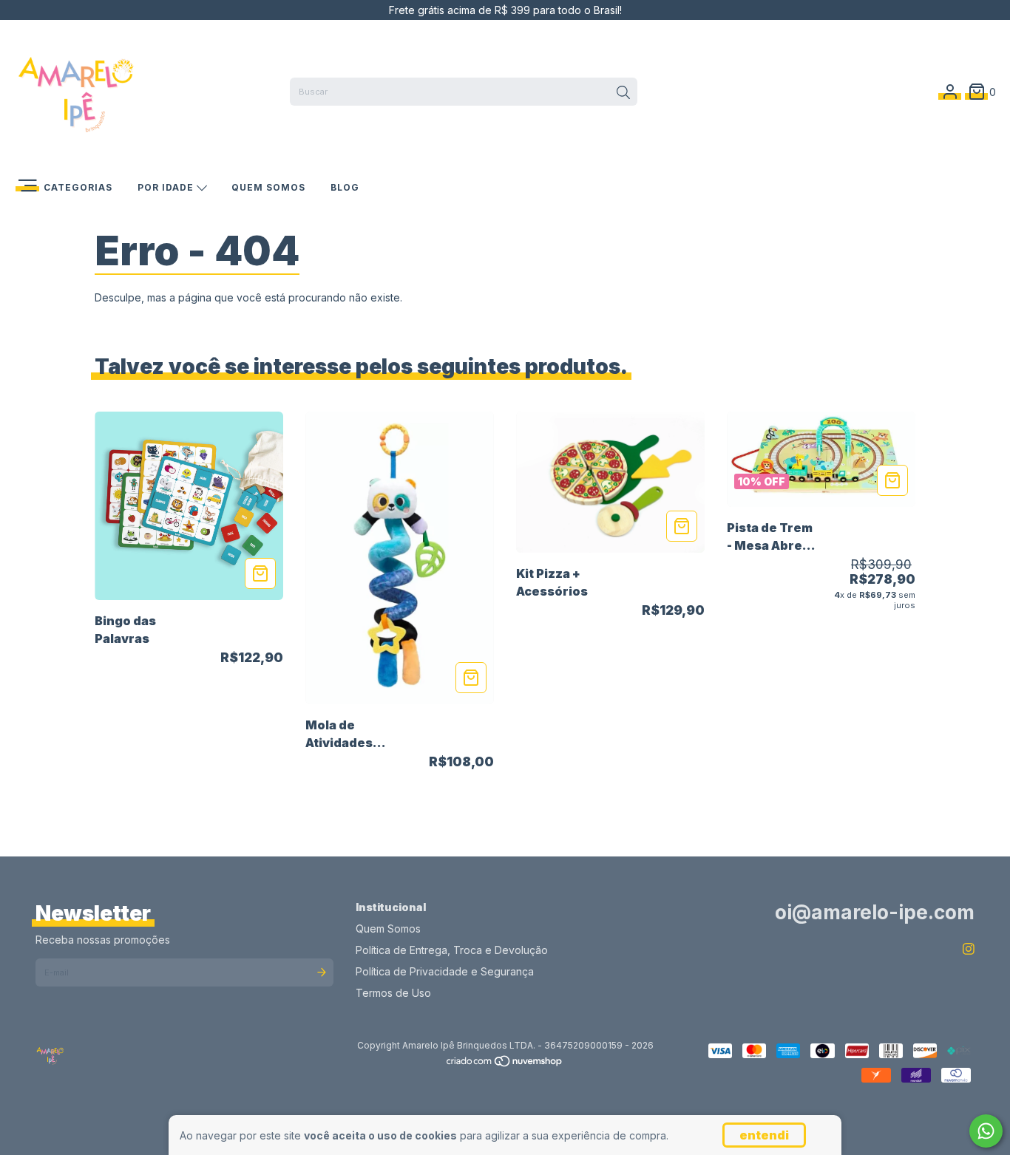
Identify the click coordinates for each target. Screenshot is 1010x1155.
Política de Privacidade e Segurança (445, 971)
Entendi (764, 1135)
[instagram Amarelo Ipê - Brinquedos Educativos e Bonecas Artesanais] (969, 949)
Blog (345, 187)
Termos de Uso (393, 993)
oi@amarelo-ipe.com (875, 912)
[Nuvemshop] (505, 1064)
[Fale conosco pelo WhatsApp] (986, 1131)
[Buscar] (623, 93)
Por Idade (167, 187)
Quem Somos (268, 187)
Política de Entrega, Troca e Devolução (452, 950)
